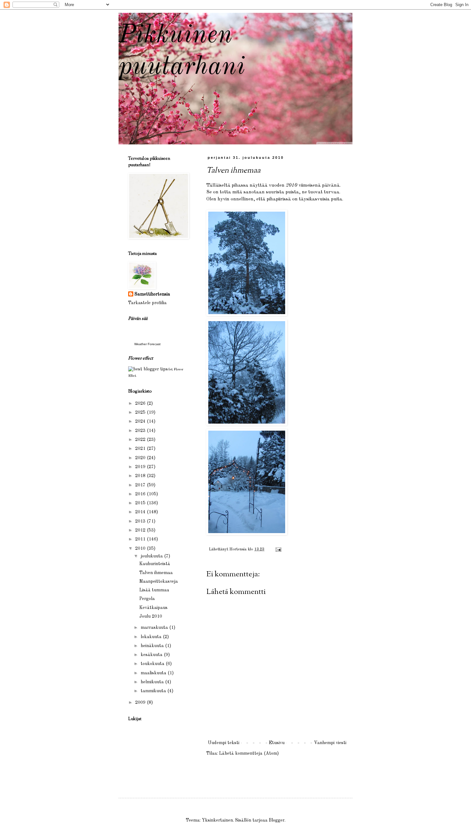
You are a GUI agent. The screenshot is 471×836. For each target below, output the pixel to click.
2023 (141, 430)
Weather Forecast (147, 344)
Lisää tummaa (154, 590)
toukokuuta (153, 663)
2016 (141, 494)
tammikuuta (154, 691)
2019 (141, 467)
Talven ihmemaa (156, 573)
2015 (141, 503)
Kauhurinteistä (154, 564)
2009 (141, 702)
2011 (141, 539)
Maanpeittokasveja (158, 581)
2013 (141, 521)
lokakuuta (152, 637)
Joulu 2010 (150, 616)
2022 (141, 439)
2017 (141, 485)
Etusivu (277, 743)
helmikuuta (153, 682)
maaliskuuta (154, 673)
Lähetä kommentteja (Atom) (249, 753)
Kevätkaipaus (153, 607)
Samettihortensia (152, 294)
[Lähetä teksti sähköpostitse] (278, 549)
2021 (141, 448)
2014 (141, 512)
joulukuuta (152, 556)
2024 (141, 421)
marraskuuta (155, 627)
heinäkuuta (153, 646)
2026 (141, 403)
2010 (141, 548)
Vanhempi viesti (330, 743)
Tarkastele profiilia (147, 303)
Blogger (277, 820)
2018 (141, 476)
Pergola (147, 599)
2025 (141, 412)
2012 (141, 530)
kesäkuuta (152, 655)
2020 (141, 458)
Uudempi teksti (223, 743)
